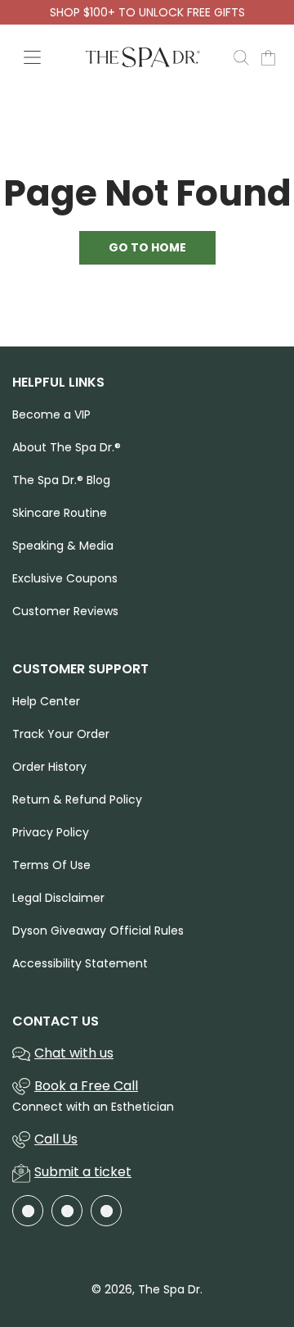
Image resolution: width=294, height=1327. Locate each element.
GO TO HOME (147, 247)
